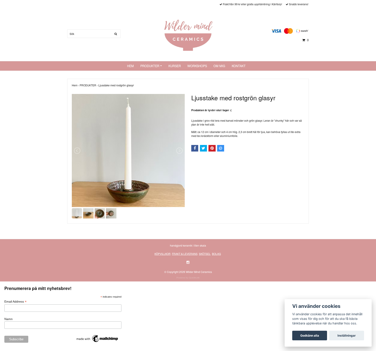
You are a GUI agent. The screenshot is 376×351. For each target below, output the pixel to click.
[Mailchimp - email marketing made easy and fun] (97, 338)
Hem (76, 85)
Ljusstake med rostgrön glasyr (116, 85)
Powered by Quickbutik (188, 277)
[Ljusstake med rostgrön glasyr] (128, 150)
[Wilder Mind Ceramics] (188, 35)
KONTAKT (239, 66)
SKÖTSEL (205, 254)
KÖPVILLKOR (162, 254)
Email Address (15, 302)
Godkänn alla (309, 335)
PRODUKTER (149, 66)
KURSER (174, 66)
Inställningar (346, 335)
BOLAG (216, 254)
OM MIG (219, 66)
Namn (8, 319)
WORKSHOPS (197, 66)
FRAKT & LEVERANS (185, 254)
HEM (130, 66)
